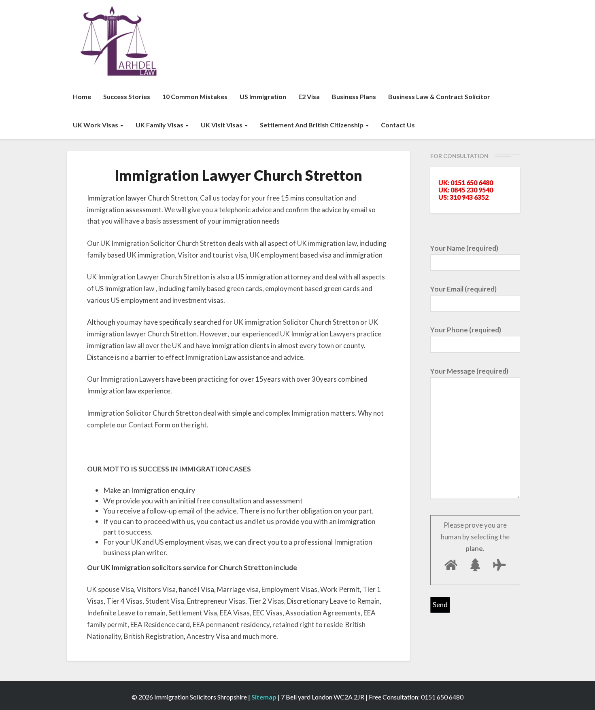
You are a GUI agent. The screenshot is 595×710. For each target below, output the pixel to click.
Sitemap (263, 697)
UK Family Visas (160, 125)
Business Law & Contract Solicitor (439, 96)
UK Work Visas (96, 125)
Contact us (398, 125)
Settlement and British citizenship (312, 125)
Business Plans (354, 96)
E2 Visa (309, 96)
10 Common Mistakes (194, 96)
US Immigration (263, 96)
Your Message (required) (469, 371)
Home (82, 96)
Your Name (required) (464, 248)
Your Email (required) (463, 289)
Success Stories (126, 96)
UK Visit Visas (222, 125)
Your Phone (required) (465, 329)
